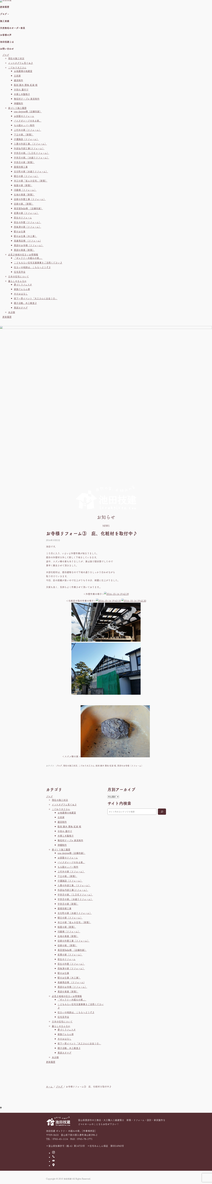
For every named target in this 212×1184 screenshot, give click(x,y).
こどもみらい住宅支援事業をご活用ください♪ (38, 262)
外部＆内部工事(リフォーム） (29, 148)
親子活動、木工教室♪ (25, 303)
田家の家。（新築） (23, 203)
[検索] (162, 812)
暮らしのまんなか (17, 281)
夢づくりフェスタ (23, 284)
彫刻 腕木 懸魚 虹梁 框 (25, 84)
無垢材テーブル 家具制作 (27, 98)
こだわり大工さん (17, 67)
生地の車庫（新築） (24, 194)
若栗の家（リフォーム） (26, 212)
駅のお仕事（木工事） (25, 236)
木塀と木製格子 (22, 94)
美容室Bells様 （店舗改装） (28, 208)
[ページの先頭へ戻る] (1, 1108)
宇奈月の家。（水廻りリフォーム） (31, 157)
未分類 (11, 312)
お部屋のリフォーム (24, 116)
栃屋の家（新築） (23, 185)
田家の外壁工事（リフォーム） (30, 199)
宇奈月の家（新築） (24, 162)
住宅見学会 (19, 271)
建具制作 (18, 80)
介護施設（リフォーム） (26, 139)
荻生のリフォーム (23, 217)
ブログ (5, 54)
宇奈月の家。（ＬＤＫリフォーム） (31, 152)
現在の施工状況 (16, 58)
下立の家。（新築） (23, 134)
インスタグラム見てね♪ (20, 62)
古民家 (17, 75)
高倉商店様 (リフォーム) (27, 240)
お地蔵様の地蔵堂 (23, 71)
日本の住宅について (18, 276)
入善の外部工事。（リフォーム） (30, 143)
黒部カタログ (21, 307)
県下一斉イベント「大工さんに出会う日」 (35, 298)
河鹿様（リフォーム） (25, 189)
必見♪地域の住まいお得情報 (23, 254)
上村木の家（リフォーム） (27, 129)
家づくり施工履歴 (17, 107)
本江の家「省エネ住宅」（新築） (30, 180)
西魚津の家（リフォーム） (27, 226)
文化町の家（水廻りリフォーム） (31, 171)
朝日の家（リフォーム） (26, 176)
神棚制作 (18, 103)
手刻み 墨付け (21, 89)
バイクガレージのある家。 (27, 120)
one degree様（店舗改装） (28, 111)
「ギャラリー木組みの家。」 (28, 258)
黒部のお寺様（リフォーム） (28, 245)
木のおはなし (21, 293)
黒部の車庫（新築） (24, 249)
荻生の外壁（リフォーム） (27, 222)
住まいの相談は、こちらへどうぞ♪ (32, 267)
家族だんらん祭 (22, 289)
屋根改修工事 (21, 166)
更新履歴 (7, 316)
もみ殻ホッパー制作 (24, 125)
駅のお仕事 (19, 231)
